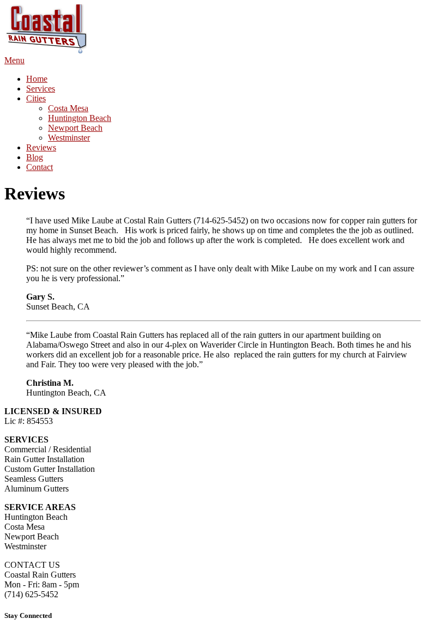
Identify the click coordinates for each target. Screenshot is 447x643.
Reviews (41, 147)
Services (40, 88)
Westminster (69, 137)
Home (36, 78)
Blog (34, 157)
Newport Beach (75, 127)
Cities (36, 98)
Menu (14, 60)
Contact (39, 167)
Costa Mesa (68, 108)
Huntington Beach (79, 118)
